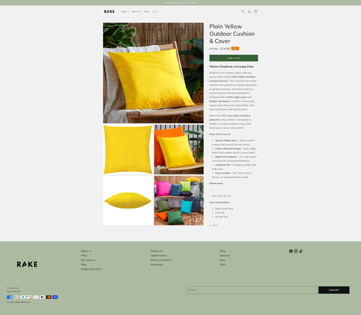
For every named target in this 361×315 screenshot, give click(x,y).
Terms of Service (14, 291)
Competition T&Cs (91, 269)
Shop (222, 251)
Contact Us (156, 251)
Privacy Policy (13, 288)
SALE (223, 264)
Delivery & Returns (161, 260)
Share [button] (215, 225)
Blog (83, 264)
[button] (125, 11)
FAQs (84, 255)
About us (86, 251)
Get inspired (88, 260)
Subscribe (334, 290)
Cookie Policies (158, 255)
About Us (225, 255)
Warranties (156, 264)
